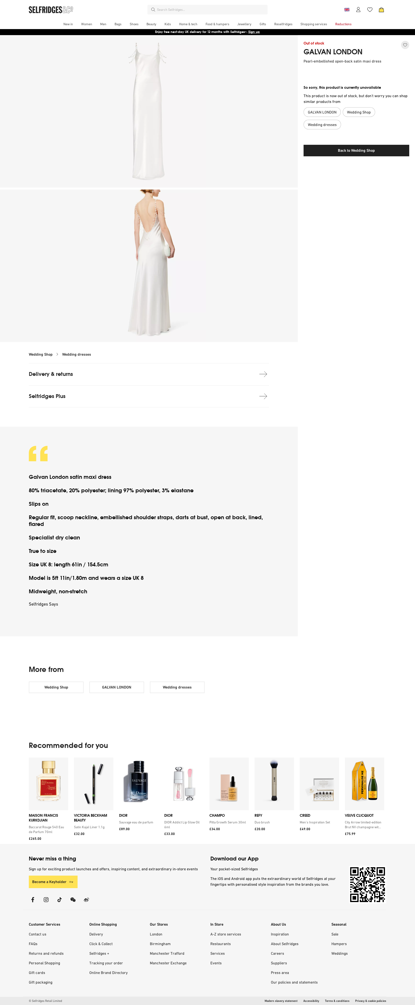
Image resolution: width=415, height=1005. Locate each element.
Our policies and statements (294, 982)
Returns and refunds (46, 953)
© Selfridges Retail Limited (45, 1001)
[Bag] (381, 9)
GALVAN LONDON (333, 52)
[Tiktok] (59, 902)
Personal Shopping (44, 963)
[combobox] (211, 9)
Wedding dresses (76, 354)
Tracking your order (106, 963)
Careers (277, 953)
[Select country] (347, 9)
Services (217, 953)
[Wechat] (73, 902)
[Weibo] (86, 902)
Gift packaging (40, 982)
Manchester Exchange (168, 963)
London (156, 934)
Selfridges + (99, 953)
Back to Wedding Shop (356, 150)
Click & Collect (101, 944)
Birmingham (160, 944)
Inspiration (280, 934)
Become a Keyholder (49, 881)
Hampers (339, 944)
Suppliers (279, 963)
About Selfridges (285, 944)
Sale (334, 934)
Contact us (37, 934)
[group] (206, 801)
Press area (280, 972)
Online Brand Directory (108, 972)
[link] (47, 829)
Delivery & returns (51, 374)
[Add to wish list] (405, 45)
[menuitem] (68, 24)
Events (216, 963)
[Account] (358, 9)
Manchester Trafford (167, 953)
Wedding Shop (41, 354)
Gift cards (37, 972)
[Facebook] (33, 902)
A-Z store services (225, 934)
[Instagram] (46, 902)
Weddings (339, 953)
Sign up (254, 32)
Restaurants (220, 944)
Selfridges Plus (47, 396)
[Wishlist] (370, 9)
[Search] (153, 9)
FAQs (33, 944)
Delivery (96, 934)
